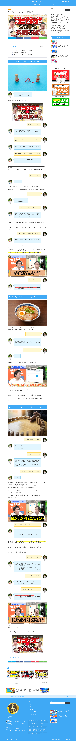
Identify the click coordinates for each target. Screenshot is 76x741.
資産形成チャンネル (38, 1)
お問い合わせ (32, 716)
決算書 (43, 730)
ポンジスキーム (54, 19)
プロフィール (32, 706)
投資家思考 (15, 657)
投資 (52, 27)
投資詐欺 (53, 29)
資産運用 (63, 32)
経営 (19, 657)
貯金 (54, 32)
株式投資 (62, 29)
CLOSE (41, 46)
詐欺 (52, 32)
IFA (60, 14)
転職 (67, 32)
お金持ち (60, 16)
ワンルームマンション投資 (57, 20)
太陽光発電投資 (61, 25)
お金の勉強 (10, 657)
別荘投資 (54, 24)
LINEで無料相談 (51, 4)
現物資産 (58, 30)
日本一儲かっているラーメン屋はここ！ (22, 52)
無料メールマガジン (34, 711)
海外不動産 (53, 30)
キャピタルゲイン (54, 17)
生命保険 (61, 30)
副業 (57, 24)
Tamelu (65, 14)
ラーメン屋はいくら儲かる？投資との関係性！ (23, 50)
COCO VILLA (53, 14)
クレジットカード (61, 17)
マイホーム (60, 19)
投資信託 (56, 27)
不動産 (64, 20)
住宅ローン (62, 22)
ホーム (31, 704)
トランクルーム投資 (54, 18)
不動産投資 (55, 22)
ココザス (66, 17)
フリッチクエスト (62, 18)
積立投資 (65, 30)
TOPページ (24, 4)
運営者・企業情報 (38, 4)
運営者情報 (17, 739)
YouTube (31, 709)
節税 (68, 30)
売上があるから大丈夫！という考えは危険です (23, 54)
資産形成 (10, 9)
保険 (52, 24)
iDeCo (58, 14)
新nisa (37, 730)
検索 (52, 8)
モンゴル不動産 (65, 19)
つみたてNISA (64, 16)
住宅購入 (67, 22)
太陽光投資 (53, 25)
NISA (62, 14)
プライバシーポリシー (10, 739)
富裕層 (67, 25)
